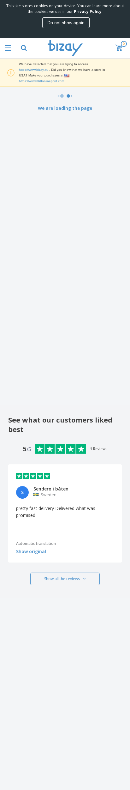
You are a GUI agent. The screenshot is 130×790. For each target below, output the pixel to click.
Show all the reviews (62, 578)
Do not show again (66, 22)
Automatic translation (36, 543)
